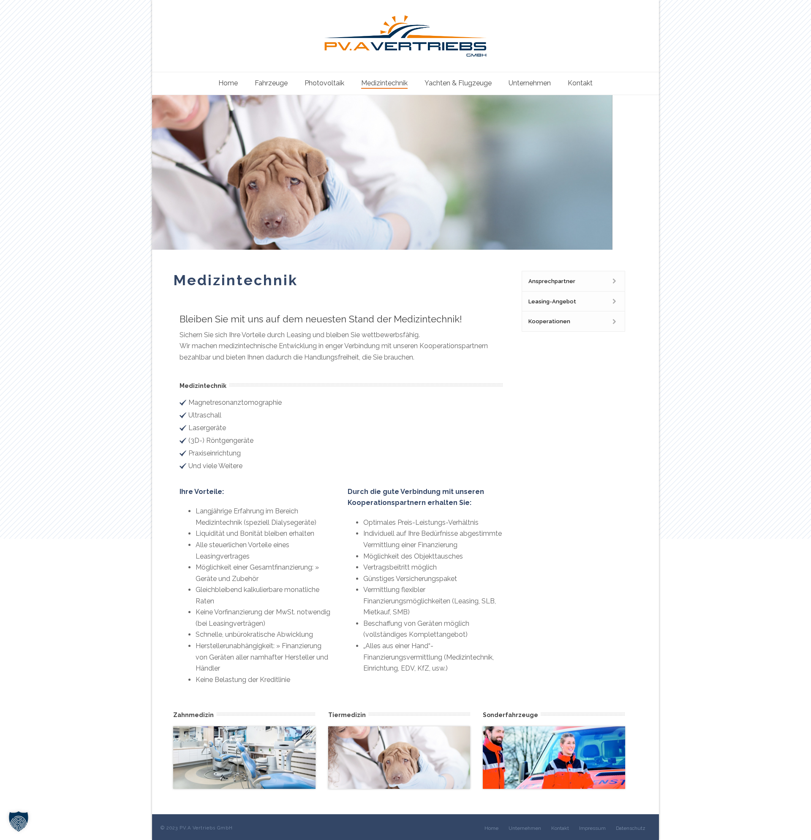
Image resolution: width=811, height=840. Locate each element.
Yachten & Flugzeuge (458, 83)
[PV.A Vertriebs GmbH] (405, 36)
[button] (18, 821)
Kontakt (580, 83)
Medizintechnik (384, 83)
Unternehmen (530, 83)
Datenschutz (630, 828)
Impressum (592, 828)
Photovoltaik (324, 83)
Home (228, 83)
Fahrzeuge (271, 83)
